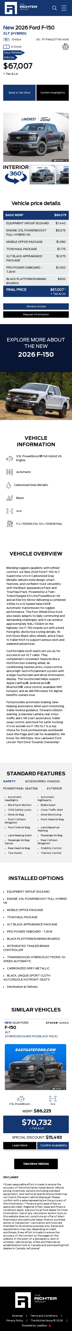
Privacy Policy (14, 1320)
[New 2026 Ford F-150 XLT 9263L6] (36, 1067)
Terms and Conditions (43, 1316)
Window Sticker (36, 306)
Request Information (36, 314)
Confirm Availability (52, 93)
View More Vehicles (36, 1164)
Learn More (19, 1145)
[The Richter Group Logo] (23, 8)
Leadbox (42, 1325)
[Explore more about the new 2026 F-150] (36, 396)
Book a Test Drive (19, 93)
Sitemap (17, 1316)
